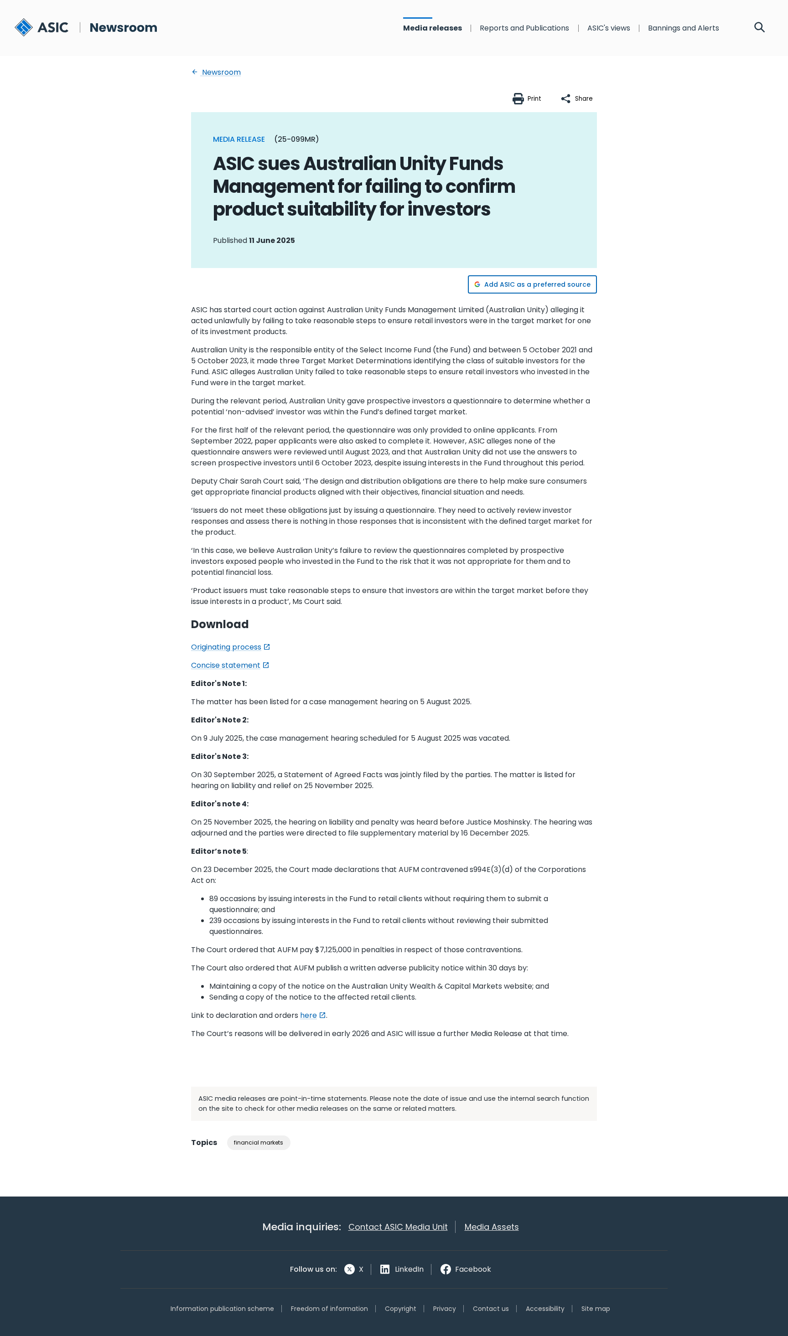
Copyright (400, 1308)
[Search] (759, 28)
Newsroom (220, 72)
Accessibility (545, 1308)
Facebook (473, 1269)
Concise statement (225, 665)
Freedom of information (329, 1308)
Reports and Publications (524, 28)
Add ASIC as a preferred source (537, 284)
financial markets (258, 1142)
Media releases (432, 28)
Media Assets (492, 1227)
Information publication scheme (222, 1308)
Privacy (444, 1308)
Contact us (491, 1308)
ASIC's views (608, 28)
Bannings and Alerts (683, 28)
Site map (595, 1308)
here (308, 1015)
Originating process (226, 647)
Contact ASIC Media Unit (398, 1227)
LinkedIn (409, 1269)
